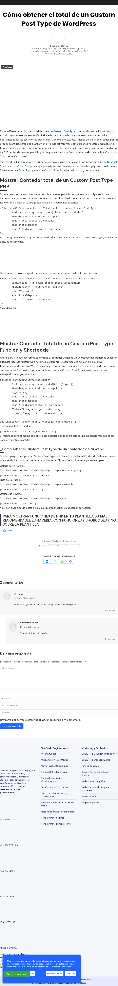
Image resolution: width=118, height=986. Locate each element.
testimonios (75, 546)
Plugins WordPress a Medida (54, 759)
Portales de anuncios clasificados (57, 811)
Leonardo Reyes (29, 622)
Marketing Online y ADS (93, 781)
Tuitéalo (10, 531)
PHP (66, 546)
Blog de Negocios (90, 802)
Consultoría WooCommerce (96, 759)
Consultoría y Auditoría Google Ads (99, 753)
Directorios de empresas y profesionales (54, 795)
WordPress (7, 67)
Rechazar (30, 973)
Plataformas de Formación (54, 787)
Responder (110, 610)
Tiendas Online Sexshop (53, 817)
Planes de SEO (89, 796)
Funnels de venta (90, 766)
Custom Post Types (55, 546)
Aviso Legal (5, 954)
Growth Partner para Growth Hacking (96, 774)
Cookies (17, 954)
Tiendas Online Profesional (54, 772)
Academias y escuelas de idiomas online (58, 804)
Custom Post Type (64, 131)
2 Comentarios (69, 541)
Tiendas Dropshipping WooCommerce (51, 780)
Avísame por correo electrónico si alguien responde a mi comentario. (41, 719)
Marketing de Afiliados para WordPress (95, 789)
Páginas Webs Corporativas (54, 766)
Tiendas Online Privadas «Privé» (56, 823)
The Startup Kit (48, 753)
